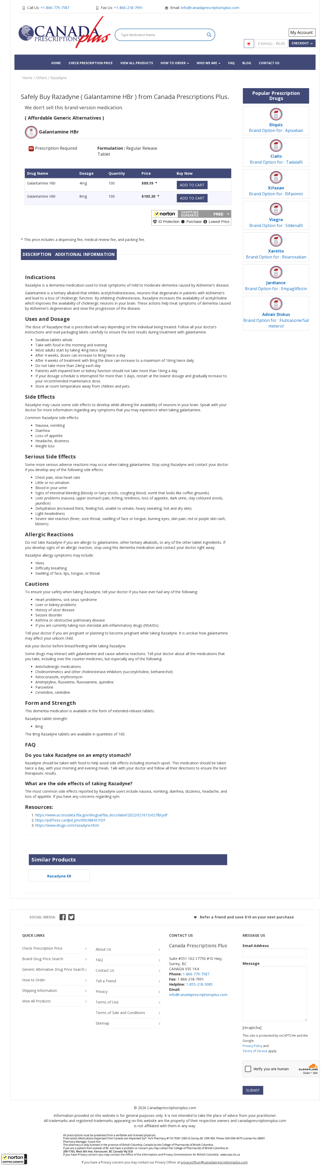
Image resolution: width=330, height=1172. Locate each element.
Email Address (256, 945)
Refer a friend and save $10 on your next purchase (246, 917)
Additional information (85, 254)
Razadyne (59, 77)
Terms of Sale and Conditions (120, 1012)
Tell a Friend (106, 980)
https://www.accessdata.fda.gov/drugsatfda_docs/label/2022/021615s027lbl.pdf (101, 815)
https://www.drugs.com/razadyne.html (67, 825)
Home (56, 63)
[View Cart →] (249, 43)
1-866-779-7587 (196, 974)
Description (37, 254)
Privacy (102, 991)
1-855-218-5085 (199, 984)
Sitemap (102, 1023)
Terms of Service (255, 1051)
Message (251, 963)
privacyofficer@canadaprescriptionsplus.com (214, 1162)
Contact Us (269, 63)
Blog (246, 63)
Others (41, 77)
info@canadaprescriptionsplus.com (210, 7)
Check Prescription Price (91, 63)
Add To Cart (192, 184)
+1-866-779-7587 (54, 7)
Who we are (207, 63)
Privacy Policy (252, 1046)
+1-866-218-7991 (128, 7)
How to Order (173, 63)
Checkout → (302, 43)
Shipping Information (39, 990)
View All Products (136, 63)
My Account (301, 32)
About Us (103, 949)
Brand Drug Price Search (42, 958)
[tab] (37, 254)
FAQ (231, 63)
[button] (14, 1159)
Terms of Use (107, 1002)
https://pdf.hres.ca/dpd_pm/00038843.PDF (70, 820)
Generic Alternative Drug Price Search (53, 969)
